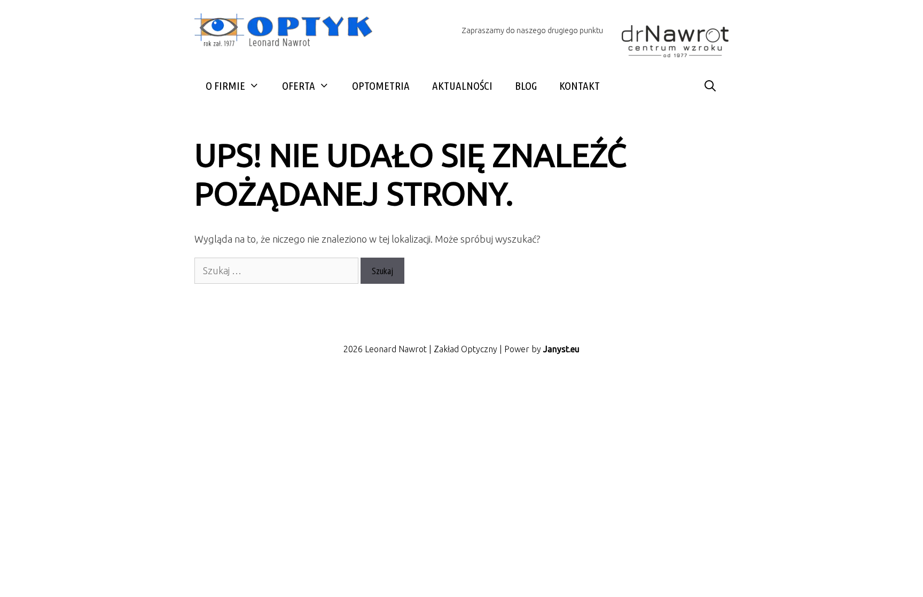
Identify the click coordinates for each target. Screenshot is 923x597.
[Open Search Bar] (710, 86)
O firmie (225, 85)
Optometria (381, 85)
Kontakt (579, 85)
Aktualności (462, 85)
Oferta (298, 85)
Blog (526, 85)
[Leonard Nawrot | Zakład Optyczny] (287, 31)
